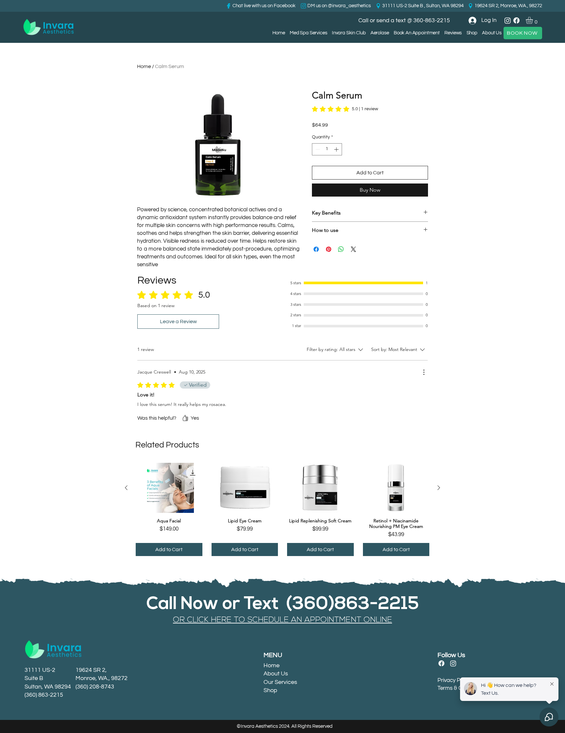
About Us (276, 674)
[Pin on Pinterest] (329, 249)
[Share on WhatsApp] (341, 249)
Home (144, 66)
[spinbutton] (327, 149)
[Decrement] (317, 149)
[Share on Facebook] (316, 249)
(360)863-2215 (352, 605)
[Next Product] (439, 488)
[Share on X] (353, 249)
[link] (533, 20)
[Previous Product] (126, 488)
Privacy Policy (454, 680)
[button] (379, 32)
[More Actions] (424, 372)
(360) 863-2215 (44, 695)
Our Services (280, 682)
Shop (270, 690)
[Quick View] (169, 488)
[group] (282, 509)
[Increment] (337, 149)
